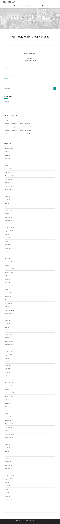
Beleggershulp (9, 2)
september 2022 (9, 310)
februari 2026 (8, 169)
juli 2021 (7, 358)
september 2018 (9, 475)
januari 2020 (8, 420)
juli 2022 (7, 317)
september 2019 (9, 434)
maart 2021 (8, 372)
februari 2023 (8, 293)
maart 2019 (8, 455)
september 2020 (9, 392)
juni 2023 (7, 279)
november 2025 (9, 179)
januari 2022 (8, 337)
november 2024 (9, 220)
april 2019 (7, 451)
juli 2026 (7, 151)
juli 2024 (7, 234)
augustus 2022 (9, 313)
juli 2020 (7, 399)
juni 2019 (7, 444)
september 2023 (9, 269)
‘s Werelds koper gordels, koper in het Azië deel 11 (18, 123)
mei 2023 (7, 282)
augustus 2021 (9, 355)
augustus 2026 (9, 148)
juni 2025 (7, 196)
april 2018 (7, 492)
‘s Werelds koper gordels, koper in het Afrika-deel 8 (18, 134)
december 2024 (9, 217)
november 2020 (9, 386)
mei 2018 (7, 489)
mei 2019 (7, 448)
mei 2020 (7, 406)
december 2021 (9, 341)
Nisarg (44, 521)
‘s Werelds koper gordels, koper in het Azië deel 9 (18, 130)
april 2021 (7, 368)
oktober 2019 (8, 430)
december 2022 (9, 299)
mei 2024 (7, 241)
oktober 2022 (8, 306)
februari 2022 (8, 334)
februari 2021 (8, 375)
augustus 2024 (9, 231)
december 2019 (9, 424)
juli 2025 (7, 193)
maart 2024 (8, 248)
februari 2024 (8, 251)
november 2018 (9, 468)
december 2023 (9, 258)
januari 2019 (8, 461)
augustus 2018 (9, 479)
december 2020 (9, 382)
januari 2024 (8, 255)
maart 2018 (8, 496)
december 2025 (9, 176)
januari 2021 (8, 379)
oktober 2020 (8, 389)
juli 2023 (7, 275)
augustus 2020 (9, 396)
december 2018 (9, 465)
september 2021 (9, 351)
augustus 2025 (9, 189)
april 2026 (7, 162)
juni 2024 (7, 237)
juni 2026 (7, 155)
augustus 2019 (9, 437)
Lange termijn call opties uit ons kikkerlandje (17, 120)
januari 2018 (8, 503)
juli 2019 (7, 441)
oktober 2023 (8, 265)
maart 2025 (8, 206)
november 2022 (9, 303)
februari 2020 (8, 417)
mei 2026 (7, 158)
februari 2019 (8, 458)
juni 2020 (7, 403)
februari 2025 (8, 210)
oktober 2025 (8, 182)
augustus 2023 (9, 272)
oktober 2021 (8, 348)
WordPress (33, 521)
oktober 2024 (8, 224)
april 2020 (7, 410)
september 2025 (9, 186)
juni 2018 (7, 486)
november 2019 (9, 427)
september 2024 (9, 227)
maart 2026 (8, 165)
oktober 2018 (8, 472)
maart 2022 (8, 331)
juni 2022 (7, 320)
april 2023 (7, 286)
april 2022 (7, 327)
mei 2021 (7, 365)
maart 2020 (8, 413)
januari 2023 (8, 296)
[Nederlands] (55, 6)
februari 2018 (8, 499)
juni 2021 (7, 362)
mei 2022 (7, 324)
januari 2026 (8, 172)
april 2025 (7, 203)
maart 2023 (8, 289)
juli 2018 (7, 482)
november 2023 (9, 262)
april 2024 (7, 244)
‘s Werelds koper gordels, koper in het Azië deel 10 (18, 127)
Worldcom (8, 101)
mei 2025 (7, 200)
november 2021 (9, 344)
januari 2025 (8, 213)
